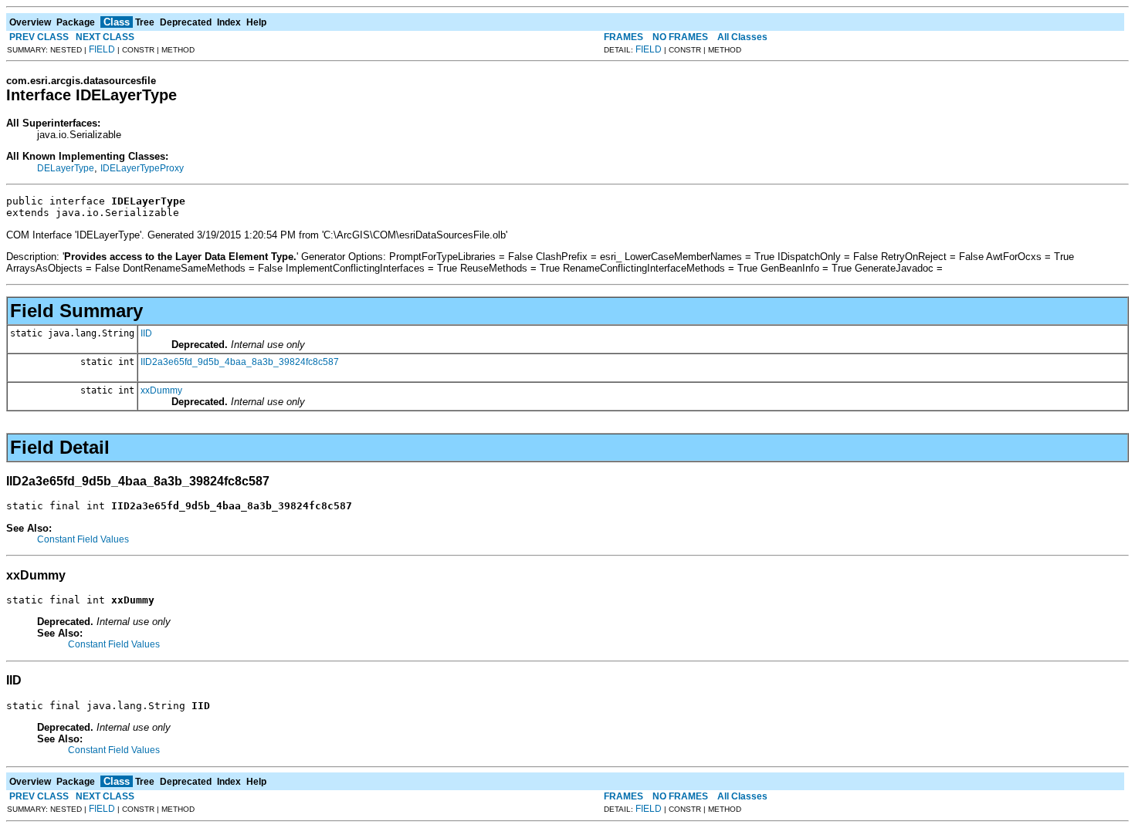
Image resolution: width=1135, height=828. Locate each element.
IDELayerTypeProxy (142, 168)
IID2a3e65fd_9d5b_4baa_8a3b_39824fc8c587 (240, 362)
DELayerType (65, 168)
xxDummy (161, 390)
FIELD (102, 49)
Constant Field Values (83, 539)
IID (146, 333)
